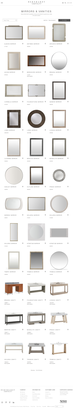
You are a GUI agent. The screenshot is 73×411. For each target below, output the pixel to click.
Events (33, 392)
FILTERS (64, 20)
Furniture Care (48, 394)
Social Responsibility (36, 394)
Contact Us (47, 392)
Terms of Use (39, 406)
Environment (34, 395)
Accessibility (44, 406)
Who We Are (22, 392)
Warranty (46, 395)
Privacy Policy (33, 406)
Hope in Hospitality (35, 397)
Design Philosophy (23, 397)
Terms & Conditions (49, 397)
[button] (69, 3)
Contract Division (23, 399)
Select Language (51, 406)
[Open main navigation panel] (2, 3)
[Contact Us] (63, 3)
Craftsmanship (35, 399)
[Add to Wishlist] (22, 43)
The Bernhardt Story (24, 395)
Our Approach (22, 394)
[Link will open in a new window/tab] (2, 402)
